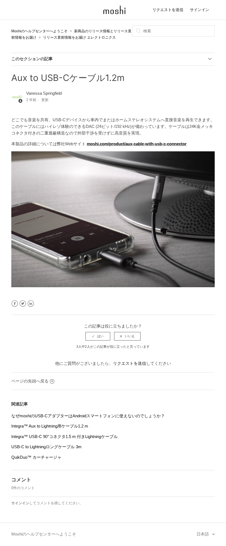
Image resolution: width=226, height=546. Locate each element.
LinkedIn (30, 303)
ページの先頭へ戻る (30, 381)
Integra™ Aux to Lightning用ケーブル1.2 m (49, 426)
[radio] (97, 336)
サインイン (20, 503)
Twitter (22, 303)
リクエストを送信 (167, 9)
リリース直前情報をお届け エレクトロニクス (79, 37)
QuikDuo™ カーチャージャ (36, 457)
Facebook (14, 303)
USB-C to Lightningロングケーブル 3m (46, 446)
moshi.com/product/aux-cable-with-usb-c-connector (137, 143)
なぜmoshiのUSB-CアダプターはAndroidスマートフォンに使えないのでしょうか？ (88, 415)
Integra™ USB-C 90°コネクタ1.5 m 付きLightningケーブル (64, 436)
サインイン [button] (199, 9)
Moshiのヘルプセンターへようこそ (39, 31)
